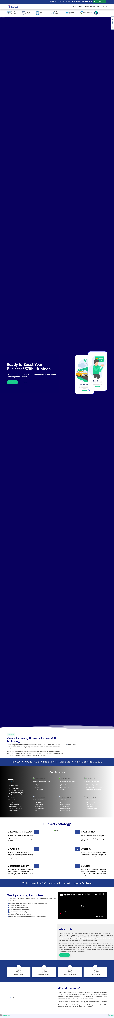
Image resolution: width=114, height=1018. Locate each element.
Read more (64, 955)
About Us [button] (79, 6)
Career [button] (97, 6)
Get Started (12, 382)
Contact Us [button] (104, 6)
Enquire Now (112, 22)
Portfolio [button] (92, 6)
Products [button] (86, 6)
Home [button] (74, 6)
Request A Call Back (99, 2)
